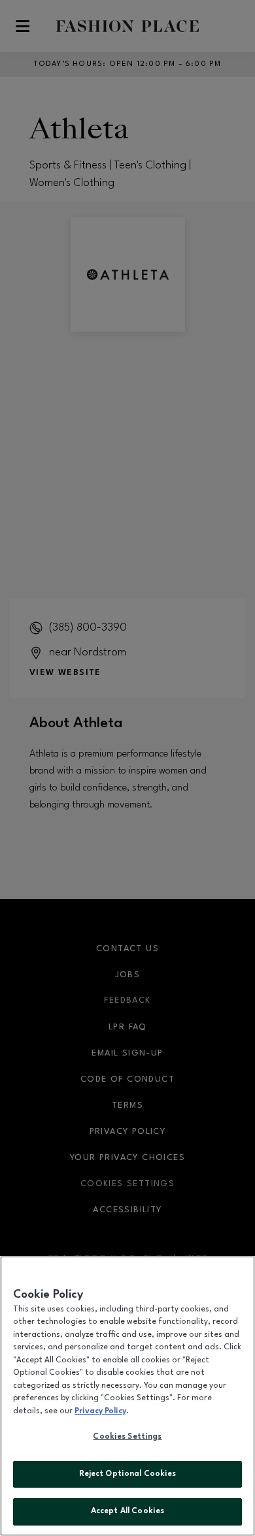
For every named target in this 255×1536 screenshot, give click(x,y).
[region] (127, 1396)
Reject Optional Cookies (128, 1474)
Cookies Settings (127, 1437)
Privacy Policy (100, 1411)
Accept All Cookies (127, 1511)
